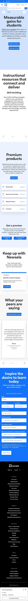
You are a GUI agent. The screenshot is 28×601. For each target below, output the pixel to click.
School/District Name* (7, 424)
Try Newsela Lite (6, 238)
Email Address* (5, 410)
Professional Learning (14, 541)
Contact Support (14, 573)
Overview (14, 479)
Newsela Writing (14, 492)
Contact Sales (14, 571)
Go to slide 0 (10, 363)
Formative (14, 488)
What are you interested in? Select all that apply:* (13, 431)
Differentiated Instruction (14, 512)
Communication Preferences (14, 578)
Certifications (14, 546)
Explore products (14, 44)
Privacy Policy (15, 447)
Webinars (14, 539)
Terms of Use (5, 447)
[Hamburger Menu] (2, 5)
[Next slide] (24, 363)
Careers (14, 562)
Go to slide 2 (14, 363)
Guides (14, 535)
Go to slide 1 (12, 363)
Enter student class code (14, 8)
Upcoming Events (14, 537)
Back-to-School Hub (14, 526)
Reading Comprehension (14, 517)
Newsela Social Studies (14, 483)
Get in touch (6, 452)
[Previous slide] (3, 363)
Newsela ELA (14, 481)
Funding (14, 533)
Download (7, 286)
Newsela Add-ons (14, 494)
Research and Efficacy (14, 530)
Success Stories (14, 528)
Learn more (8, 1)
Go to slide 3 (16, 363)
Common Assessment (14, 508)
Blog (14, 544)
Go (26, 8)
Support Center (14, 575)
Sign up (18, 4)
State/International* (6, 417)
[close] (3, 1)
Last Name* (17, 403)
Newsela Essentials (14, 490)
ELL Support (14, 515)
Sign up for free (14, 48)
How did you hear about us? (8, 437)
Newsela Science (14, 486)
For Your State (14, 499)
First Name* (4, 403)
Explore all (14, 177)
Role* (3, 396)
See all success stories (14, 314)
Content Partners (14, 557)
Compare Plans (14, 497)
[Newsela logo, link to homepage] (6, 5)
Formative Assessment (14, 510)
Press (14, 560)
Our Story (14, 555)
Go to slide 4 (18, 363)
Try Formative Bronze (20, 238)
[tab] (12, 136)
